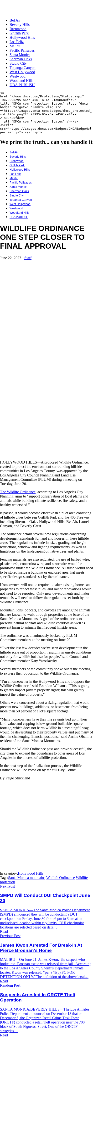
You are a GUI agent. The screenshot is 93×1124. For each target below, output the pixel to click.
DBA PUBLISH (22, 85)
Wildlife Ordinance (60, 878)
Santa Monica (20, 55)
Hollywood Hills (22, 37)
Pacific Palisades (22, 50)
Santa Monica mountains (26, 878)
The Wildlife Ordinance (18, 492)
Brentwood (18, 29)
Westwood (18, 76)
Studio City (18, 63)
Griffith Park (19, 33)
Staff (27, 258)
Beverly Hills (20, 24)
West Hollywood (22, 72)
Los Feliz (17, 42)
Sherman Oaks (21, 59)
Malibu (15, 46)
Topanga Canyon (23, 68)
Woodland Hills (21, 80)
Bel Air (15, 20)
